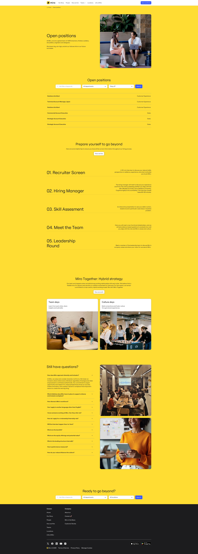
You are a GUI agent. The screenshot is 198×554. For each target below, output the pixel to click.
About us (67, 512)
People (49, 520)
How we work (99, 292)
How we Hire (51, 524)
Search (139, 86)
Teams (49, 527)
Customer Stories (70, 524)
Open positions (146, 3)
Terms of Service (63, 548)
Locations (50, 531)
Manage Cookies (86, 548)
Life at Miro (50, 535)
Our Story (50, 516)
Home (49, 512)
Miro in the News (70, 520)
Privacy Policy (75, 548)
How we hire (99, 153)
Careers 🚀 (68, 516)
